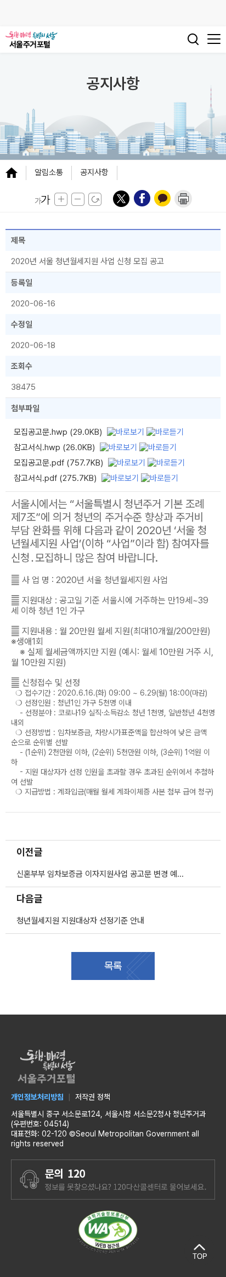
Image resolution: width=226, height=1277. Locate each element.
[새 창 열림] (126, 431)
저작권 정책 (92, 1097)
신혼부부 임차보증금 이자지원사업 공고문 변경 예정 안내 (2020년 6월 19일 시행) (103, 874)
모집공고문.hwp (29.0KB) (58, 432)
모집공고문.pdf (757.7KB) (58, 463)
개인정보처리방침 (37, 1097)
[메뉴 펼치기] (15, 172)
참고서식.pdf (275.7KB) (55, 478)
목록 (113, 966)
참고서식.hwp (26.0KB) (54, 447)
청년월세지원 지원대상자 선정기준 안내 (80, 921)
